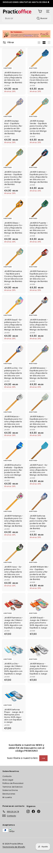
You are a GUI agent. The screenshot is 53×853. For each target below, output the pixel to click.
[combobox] (26, 18)
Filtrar (10, 42)
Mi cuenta (7, 797)
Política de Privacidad (13, 783)
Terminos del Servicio (13, 787)
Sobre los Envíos (10, 790)
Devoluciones (9, 794)
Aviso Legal (8, 780)
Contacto (7, 776)
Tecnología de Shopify (14, 846)
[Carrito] (40, 11)
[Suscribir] (43, 758)
